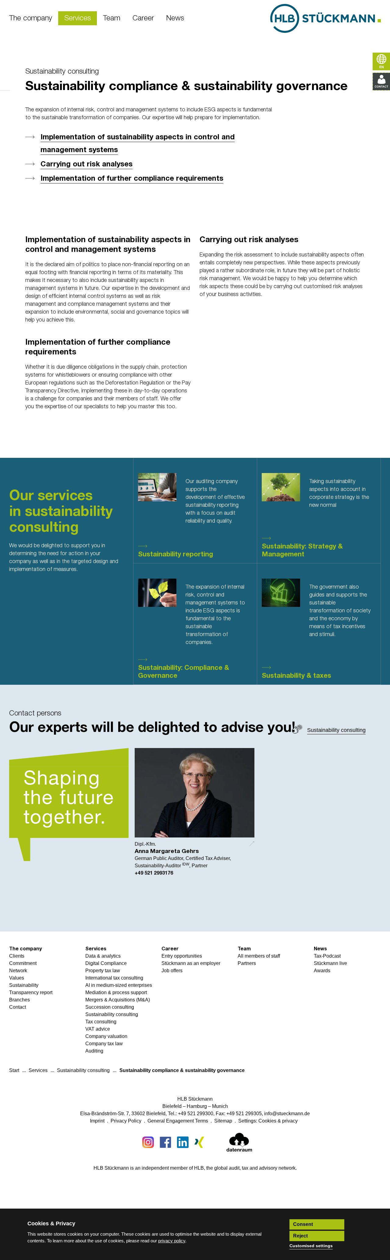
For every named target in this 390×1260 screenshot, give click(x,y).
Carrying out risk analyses (87, 164)
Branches (19, 999)
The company (25, 948)
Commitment (23, 963)
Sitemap (223, 1120)
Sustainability (23, 985)
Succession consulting (109, 1007)
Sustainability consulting (62, 71)
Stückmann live (330, 963)
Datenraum (239, 1143)
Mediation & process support (116, 992)
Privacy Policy (126, 1120)
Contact (17, 1007)
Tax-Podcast (327, 956)
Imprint (97, 1120)
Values (16, 977)
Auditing (94, 1050)
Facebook (165, 1142)
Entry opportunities (181, 956)
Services (95, 948)
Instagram (148, 1142)
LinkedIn (183, 1142)
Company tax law (104, 1043)
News (320, 948)
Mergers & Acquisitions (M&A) (117, 999)
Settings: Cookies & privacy (268, 1120)
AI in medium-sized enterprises (118, 985)
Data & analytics (103, 956)
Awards (322, 970)
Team (244, 948)
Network (18, 970)
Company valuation (106, 1036)
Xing (200, 1142)
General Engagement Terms (177, 1120)
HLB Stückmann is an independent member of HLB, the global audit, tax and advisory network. (195, 1168)
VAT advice (97, 1029)
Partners (247, 963)
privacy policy (171, 1240)
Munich (220, 1106)
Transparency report (30, 992)
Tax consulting (100, 1021)
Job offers (172, 970)
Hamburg (197, 1106)
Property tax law (102, 970)
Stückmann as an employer (190, 963)
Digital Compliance (106, 963)
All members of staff (259, 956)
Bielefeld (172, 1106)
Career (170, 948)
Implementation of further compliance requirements (132, 178)
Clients (16, 956)
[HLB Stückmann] (325, 18)
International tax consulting (114, 977)
